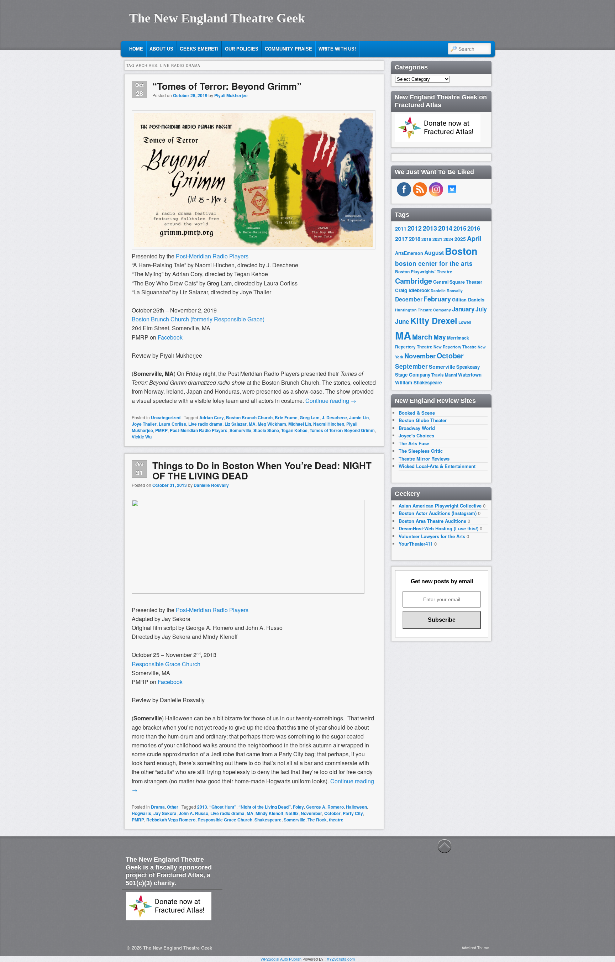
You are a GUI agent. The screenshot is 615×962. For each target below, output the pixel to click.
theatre (336, 819)
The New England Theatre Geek (217, 18)
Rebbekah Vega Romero (170, 819)
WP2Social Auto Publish (281, 959)
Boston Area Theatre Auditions (432, 520)
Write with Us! (337, 49)
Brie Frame (286, 417)
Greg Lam (310, 417)
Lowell (464, 322)
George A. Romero (325, 807)
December (408, 299)
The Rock (317, 819)
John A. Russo (193, 813)
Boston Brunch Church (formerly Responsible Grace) (198, 319)
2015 (459, 228)
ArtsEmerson (409, 253)
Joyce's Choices (416, 435)
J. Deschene (334, 417)
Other (172, 807)
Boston (461, 251)
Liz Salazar (236, 424)
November (311, 813)
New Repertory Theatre (455, 346)
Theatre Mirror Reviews (424, 458)
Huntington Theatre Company (423, 309)
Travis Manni (444, 375)
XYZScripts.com (341, 959)
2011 (400, 228)
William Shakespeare (418, 382)
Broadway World (417, 428)
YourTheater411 (416, 543)
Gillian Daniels (468, 299)
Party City (353, 813)
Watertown (470, 374)
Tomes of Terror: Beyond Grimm (342, 430)
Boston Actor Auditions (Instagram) (438, 513)
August (434, 252)
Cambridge (413, 281)
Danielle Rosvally (211, 485)
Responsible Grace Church (166, 664)
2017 (401, 239)
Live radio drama (205, 424)
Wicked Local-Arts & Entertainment (437, 466)
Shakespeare (268, 819)
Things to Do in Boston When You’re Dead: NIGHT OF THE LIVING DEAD (262, 470)
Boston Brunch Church (249, 417)
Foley (298, 807)
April (474, 238)
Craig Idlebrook (412, 290)
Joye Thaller (144, 424)
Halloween (356, 807)
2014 (445, 228)
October (332, 813)
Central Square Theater (457, 282)
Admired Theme (475, 947)
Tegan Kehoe (294, 430)
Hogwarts (141, 813)
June (402, 321)
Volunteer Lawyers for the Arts (432, 536)
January (463, 309)
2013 (202, 807)
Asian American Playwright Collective (440, 505)
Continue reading (330, 400)
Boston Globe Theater (423, 420)
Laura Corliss (172, 424)
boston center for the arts (434, 263)
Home (136, 49)
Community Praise (288, 49)
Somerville (240, 430)
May (439, 336)
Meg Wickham (272, 424)
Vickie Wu (142, 436)
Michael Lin (299, 424)
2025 (460, 239)
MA (252, 424)
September (411, 366)
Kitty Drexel (433, 320)
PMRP (161, 430)
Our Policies (241, 49)
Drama (158, 807)
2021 (437, 239)
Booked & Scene (417, 412)
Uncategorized (165, 417)
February (437, 299)
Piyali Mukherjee (231, 95)
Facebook (170, 337)
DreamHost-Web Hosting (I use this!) (438, 528)
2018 (414, 239)
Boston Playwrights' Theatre (423, 272)
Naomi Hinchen (328, 424)
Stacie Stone (266, 430)
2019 (426, 239)
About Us (161, 49)
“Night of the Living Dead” (264, 807)
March (422, 337)
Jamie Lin (359, 417)
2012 (415, 228)
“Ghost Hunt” (222, 807)
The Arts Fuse (414, 443)
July (481, 309)
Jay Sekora (165, 813)
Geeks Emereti (199, 49)
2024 (448, 239)
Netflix (292, 813)
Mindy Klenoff (269, 813)
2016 (473, 228)
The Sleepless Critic (421, 450)
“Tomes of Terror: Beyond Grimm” (226, 86)
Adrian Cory (211, 417)
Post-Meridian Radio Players (212, 256)
